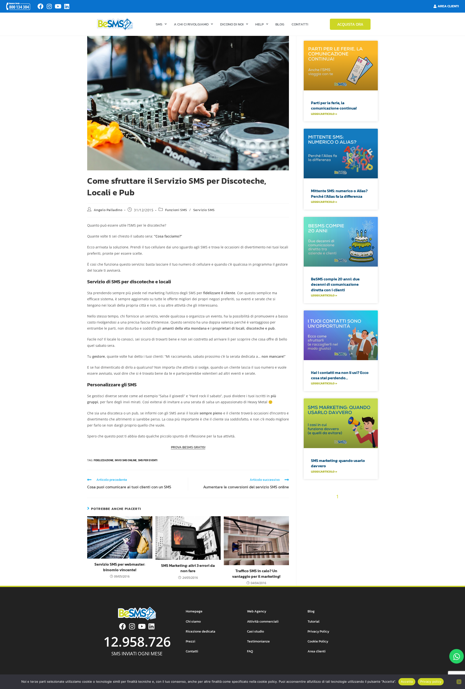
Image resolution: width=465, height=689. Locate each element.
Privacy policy (431, 681)
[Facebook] (40, 6)
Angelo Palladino (108, 210)
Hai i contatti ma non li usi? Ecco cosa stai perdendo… (340, 375)
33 (361, 522)
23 (348, 513)
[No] (459, 681)
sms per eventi (147, 460)
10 (321, 505)
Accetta (407, 681)
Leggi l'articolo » (324, 114)
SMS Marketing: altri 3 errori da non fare (188, 568)
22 (339, 513)
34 (370, 522)
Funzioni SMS (176, 210)
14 (351, 505)
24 (356, 513)
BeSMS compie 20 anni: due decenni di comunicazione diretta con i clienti (335, 284)
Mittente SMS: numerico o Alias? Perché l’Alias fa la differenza (339, 193)
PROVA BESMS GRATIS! (188, 447)
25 (365, 513)
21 (332, 513)
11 (328, 505)
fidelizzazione (103, 460)
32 (353, 522)
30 (337, 522)
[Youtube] (58, 6)
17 (373, 505)
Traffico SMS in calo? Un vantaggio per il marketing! (256, 573)
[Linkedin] (67, 6)
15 (358, 505)
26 (373, 513)
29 (328, 522)
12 (336, 505)
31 (345, 522)
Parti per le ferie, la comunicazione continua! (334, 105)
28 (319, 522)
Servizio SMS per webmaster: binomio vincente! (119, 567)
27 (311, 522)
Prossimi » (350, 530)
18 (307, 513)
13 (343, 505)
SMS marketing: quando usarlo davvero (338, 463)
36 (332, 530)
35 (324, 530)
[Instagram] (49, 6)
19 (315, 513)
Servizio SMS (204, 210)
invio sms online (126, 460)
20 (323, 513)
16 (366, 505)
